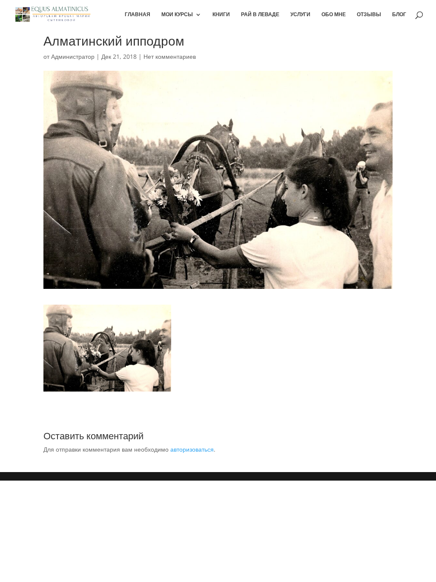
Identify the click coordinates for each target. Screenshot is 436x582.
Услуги (300, 15)
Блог (399, 15)
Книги (221, 15)
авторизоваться (192, 449)
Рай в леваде (260, 15)
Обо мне (333, 15)
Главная (137, 15)
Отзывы (369, 15)
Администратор (73, 56)
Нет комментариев (169, 56)
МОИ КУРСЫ (177, 15)
